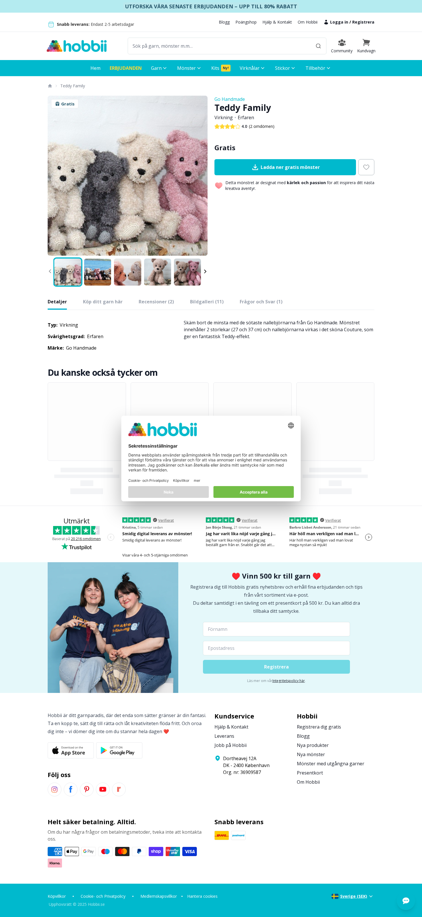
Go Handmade (229, 99)
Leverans (224, 736)
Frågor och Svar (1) (261, 301)
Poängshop (246, 22)
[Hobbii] (77, 46)
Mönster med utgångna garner (330, 763)
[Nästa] (199, 176)
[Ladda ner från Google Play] (119, 750)
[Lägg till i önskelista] (366, 167)
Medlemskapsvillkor (158, 896)
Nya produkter (313, 745)
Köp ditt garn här (103, 301)
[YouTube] (103, 789)
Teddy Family (72, 85)
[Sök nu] (318, 46)
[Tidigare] (55, 176)
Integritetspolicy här (288, 680)
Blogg (224, 22)
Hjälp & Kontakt (277, 22)
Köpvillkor (57, 896)
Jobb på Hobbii (230, 745)
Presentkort (310, 773)
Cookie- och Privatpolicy (103, 896)
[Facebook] (71, 789)
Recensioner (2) (156, 301)
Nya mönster (311, 754)
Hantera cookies (202, 896)
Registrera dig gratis (319, 727)
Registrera (363, 22)
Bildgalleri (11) (207, 301)
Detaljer (57, 301)
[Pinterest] (87, 789)
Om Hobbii (308, 22)
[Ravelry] (119, 789)
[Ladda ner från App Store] (71, 750)
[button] (366, 46)
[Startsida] (50, 86)
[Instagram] (54, 789)
